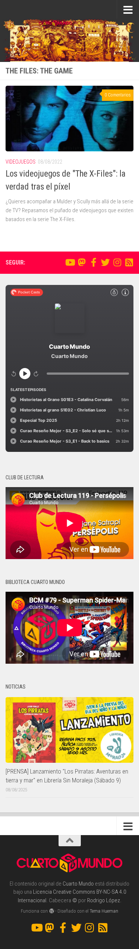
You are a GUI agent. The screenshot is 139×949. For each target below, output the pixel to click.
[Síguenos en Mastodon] (81, 262)
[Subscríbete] (129, 262)
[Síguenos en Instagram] (117, 262)
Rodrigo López (103, 900)
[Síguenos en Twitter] (105, 262)
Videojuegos (21, 162)
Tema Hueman (104, 911)
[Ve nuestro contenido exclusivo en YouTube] (69, 262)
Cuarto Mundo (78, 883)
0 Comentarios (118, 95)
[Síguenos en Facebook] (93, 262)
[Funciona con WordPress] (51, 911)
